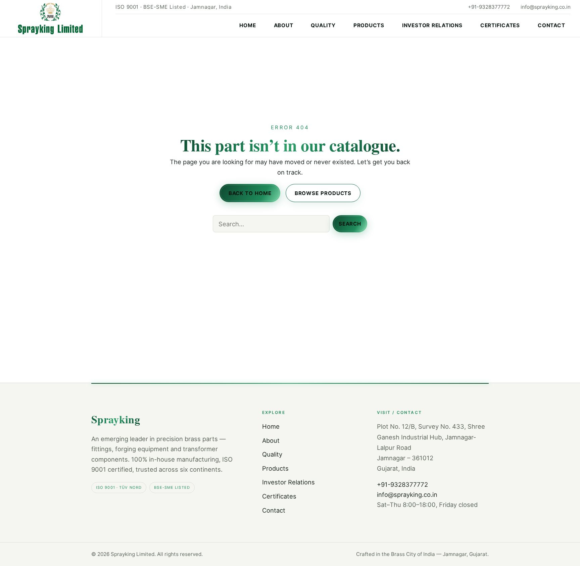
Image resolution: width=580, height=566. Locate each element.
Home (247, 25)
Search (350, 224)
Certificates (500, 25)
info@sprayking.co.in (546, 6)
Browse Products (323, 193)
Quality (323, 25)
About (283, 25)
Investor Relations (432, 25)
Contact (551, 25)
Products (368, 25)
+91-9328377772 (489, 6)
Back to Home (250, 193)
